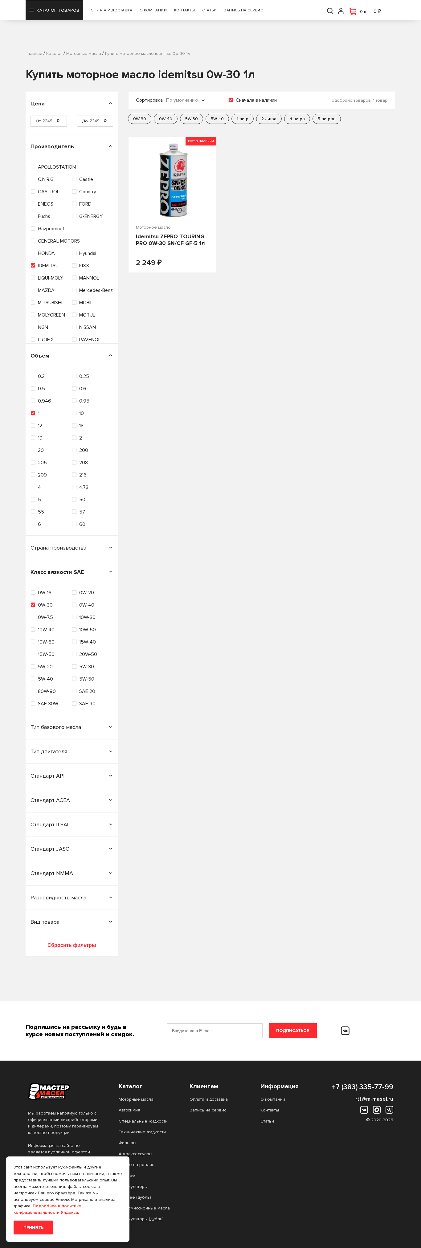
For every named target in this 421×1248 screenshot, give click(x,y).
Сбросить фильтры (71, 945)
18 (81, 426)
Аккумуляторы (133, 1186)
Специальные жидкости (143, 1121)
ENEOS (45, 204)
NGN (43, 327)
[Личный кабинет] (341, 10)
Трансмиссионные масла (144, 1208)
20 (41, 450)
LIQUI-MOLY (50, 278)
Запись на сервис (243, 10)
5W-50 (86, 679)
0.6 (82, 389)
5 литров (327, 118)
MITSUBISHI (50, 303)
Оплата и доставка (112, 10)
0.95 (84, 401)
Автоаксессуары (135, 1153)
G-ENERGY (91, 216)
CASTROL (48, 192)
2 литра (268, 118)
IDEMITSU (48, 266)
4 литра (297, 118)
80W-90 (47, 691)
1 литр (242, 118)
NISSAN (87, 327)
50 (82, 500)
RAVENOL (90, 340)
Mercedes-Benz (96, 290)
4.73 (83, 487)
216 (83, 475)
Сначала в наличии (256, 100)
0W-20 (86, 593)
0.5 (41, 389)
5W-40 (45, 679)
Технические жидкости (142, 1132)
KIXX (84, 266)
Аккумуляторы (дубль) (141, 1218)
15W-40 (87, 642)
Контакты (184, 10)
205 (42, 463)
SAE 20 (87, 691)
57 (82, 512)
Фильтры (127, 1142)
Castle (86, 179)
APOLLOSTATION (57, 167)
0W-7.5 (45, 617)
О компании (153, 10)
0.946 (44, 401)
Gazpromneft (52, 229)
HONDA (46, 253)
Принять (33, 1227)
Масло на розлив (136, 1164)
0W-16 (44, 593)
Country (87, 192)
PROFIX (46, 340)
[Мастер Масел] (63, 1091)
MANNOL (89, 278)
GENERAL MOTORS (59, 241)
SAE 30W (48, 704)
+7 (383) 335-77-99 (362, 1087)
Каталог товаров (58, 10)
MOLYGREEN (51, 315)
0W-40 (86, 605)
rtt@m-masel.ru (374, 1098)
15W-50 (46, 654)
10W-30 (87, 617)
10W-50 (87, 630)
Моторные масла (136, 1099)
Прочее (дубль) (135, 1197)
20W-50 (88, 654)
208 (83, 463)
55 (41, 512)
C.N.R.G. (46, 179)
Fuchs (44, 216)
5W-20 (45, 667)
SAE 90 (87, 704)
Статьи (209, 10)
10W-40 (46, 630)
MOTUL (87, 315)
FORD (85, 204)
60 (82, 524)
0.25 (84, 376)
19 (40, 438)
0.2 (41, 376)
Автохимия (129, 1110)
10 (81, 413)
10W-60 (46, 642)
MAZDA (46, 290)
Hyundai (87, 253)
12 (40, 426)
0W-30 (45, 605)
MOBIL (86, 303)
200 (83, 450)
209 (42, 475)
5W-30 (86, 667)
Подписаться (292, 1030)
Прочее (127, 1175)
